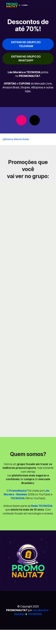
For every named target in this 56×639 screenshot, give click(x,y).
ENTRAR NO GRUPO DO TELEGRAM (26, 44)
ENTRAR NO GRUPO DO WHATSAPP (26, 58)
